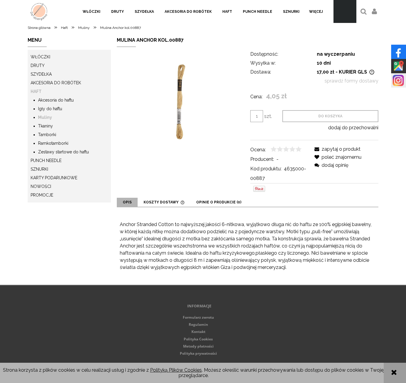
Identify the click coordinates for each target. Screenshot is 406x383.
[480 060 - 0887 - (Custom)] (181, 102)
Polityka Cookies (198, 339)
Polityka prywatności (198, 353)
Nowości (41, 186)
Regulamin (198, 324)
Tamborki (47, 134)
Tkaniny (45, 126)
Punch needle (46, 160)
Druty (38, 65)
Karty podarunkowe (54, 177)
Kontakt (198, 331)
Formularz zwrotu (198, 317)
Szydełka (41, 74)
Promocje (42, 195)
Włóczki (40, 57)
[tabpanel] (247, 246)
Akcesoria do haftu (56, 100)
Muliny (45, 117)
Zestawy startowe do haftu (63, 152)
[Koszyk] (344, 11)
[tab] (127, 202)
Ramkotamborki (53, 143)
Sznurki (39, 169)
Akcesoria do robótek (56, 82)
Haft (36, 91)
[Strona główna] (39, 11)
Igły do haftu (50, 108)
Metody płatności (198, 346)
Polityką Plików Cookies (176, 370)
